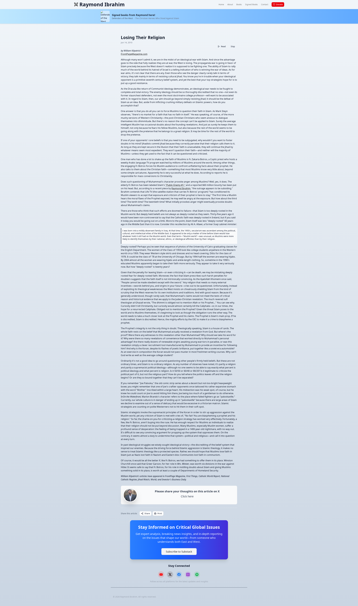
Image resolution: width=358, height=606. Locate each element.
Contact (264, 4)
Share (147, 513)
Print (159, 513)
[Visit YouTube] (161, 574)
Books (239, 4)
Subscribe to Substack (179, 551)
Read (223, 46)
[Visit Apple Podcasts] (188, 574)
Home (221, 4)
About (230, 4)
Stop (233, 46)
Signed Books (251, 4)
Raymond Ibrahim (180, 188)
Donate (279, 4)
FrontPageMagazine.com (134, 54)
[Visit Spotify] (197, 574)
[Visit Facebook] (179, 574)
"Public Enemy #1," (175, 185)
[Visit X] (170, 574)
